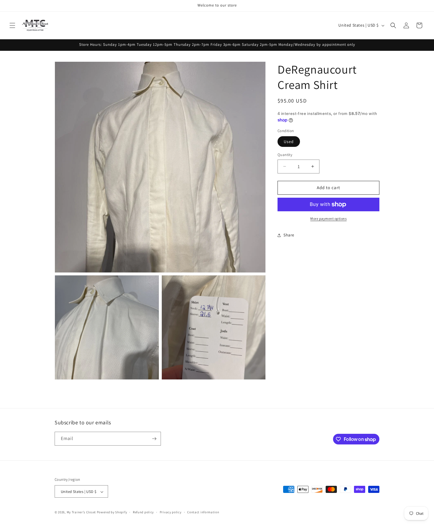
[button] (12, 25)
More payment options (328, 218)
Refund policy (143, 512)
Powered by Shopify (112, 512)
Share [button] (288, 235)
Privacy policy (171, 512)
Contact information (203, 512)
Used (289, 141)
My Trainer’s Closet (81, 512)
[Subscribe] (154, 439)
